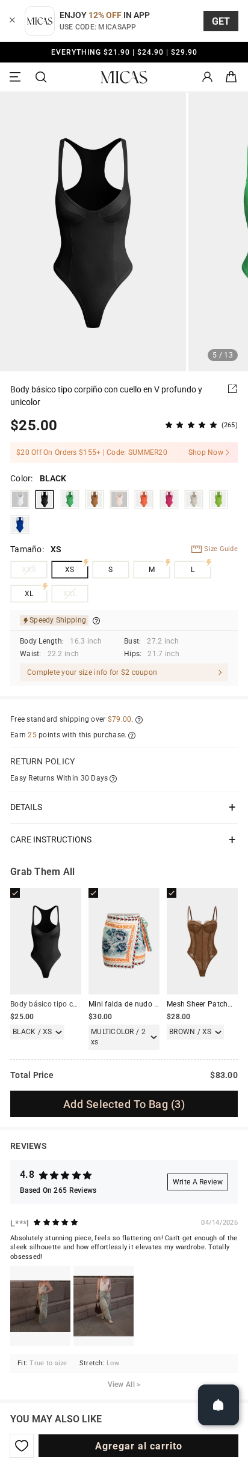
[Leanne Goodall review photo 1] (40, 1306)
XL (29, 593)
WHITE (19, 499)
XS (70, 569)
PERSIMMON (143, 499)
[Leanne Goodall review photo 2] (103, 1306)
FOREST (218, 499)
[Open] (218, 1404)
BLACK (44, 499)
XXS (29, 569)
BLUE (19, 524)
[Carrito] (231, 77)
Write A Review (198, 1182)
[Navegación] (17, 77)
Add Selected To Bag (124, 1104)
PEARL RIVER (193, 499)
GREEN (69, 499)
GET (221, 21)
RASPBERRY (169, 499)
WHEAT (119, 499)
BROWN (94, 499)
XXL (70, 593)
